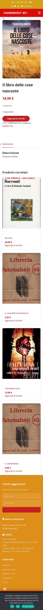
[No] (40, 601)
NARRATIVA (7, 126)
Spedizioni (6, 565)
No (18, 606)
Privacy (5, 582)
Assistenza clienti (9, 574)
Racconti (8, 238)
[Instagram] (18, 6)
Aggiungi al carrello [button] (13, 245)
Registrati (21, 510)
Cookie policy (7, 578)
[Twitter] (15, 6)
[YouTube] (4, 589)
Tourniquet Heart (12, 388)
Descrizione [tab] (7, 144)
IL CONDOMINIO (11, 463)
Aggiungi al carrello (16, 119)
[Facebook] (12, 6)
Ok (12, 606)
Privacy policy (28, 606)
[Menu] (39, 13)
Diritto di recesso (9, 569)
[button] (3, 18)
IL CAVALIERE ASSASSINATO (16, 313)
